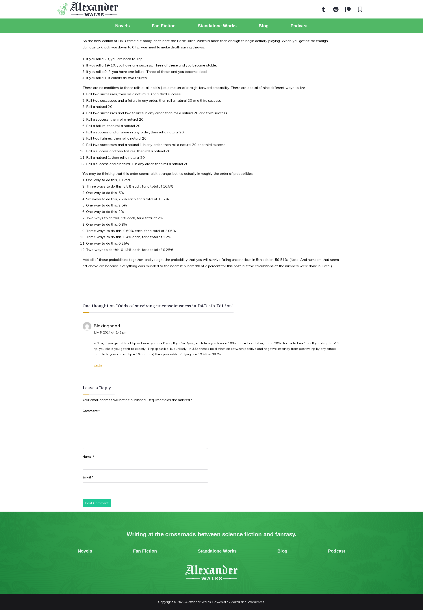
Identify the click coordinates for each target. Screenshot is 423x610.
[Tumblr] (323, 9)
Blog (264, 25)
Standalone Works (217, 25)
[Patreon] (348, 9)
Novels (122, 25)
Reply (98, 365)
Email (88, 477)
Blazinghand (107, 325)
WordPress (256, 602)
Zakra (235, 602)
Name (88, 457)
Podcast (299, 25)
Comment (91, 411)
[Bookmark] (360, 9)
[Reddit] (335, 9)
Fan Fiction (164, 25)
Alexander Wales (198, 602)
